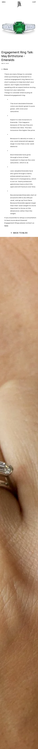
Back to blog (20, 233)
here (6, 226)
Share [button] (5, 69)
